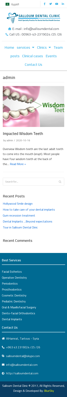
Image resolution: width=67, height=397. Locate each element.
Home (9, 47)
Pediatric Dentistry (14, 301)
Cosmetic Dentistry (14, 295)
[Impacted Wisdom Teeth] (33, 126)
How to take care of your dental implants (29, 209)
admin (10, 140)
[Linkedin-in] (63, 4)
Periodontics (10, 283)
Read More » (18, 164)
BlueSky (49, 390)
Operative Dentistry (14, 277)
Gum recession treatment (19, 215)
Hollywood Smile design (18, 203)
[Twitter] (50, 4)
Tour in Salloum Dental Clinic (20, 227)
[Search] (60, 181)
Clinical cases (32, 55)
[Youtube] (56, 4)
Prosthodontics (12, 289)
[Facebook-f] (44, 4)
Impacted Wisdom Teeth (23, 133)
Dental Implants (12, 319)
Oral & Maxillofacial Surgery (19, 307)
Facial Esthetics (12, 271)
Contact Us (33, 64)
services (23, 47)
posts (15, 55)
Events (51, 55)
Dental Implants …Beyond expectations (27, 221)
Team (58, 47)
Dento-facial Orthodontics (18, 313)
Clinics (42, 47)
